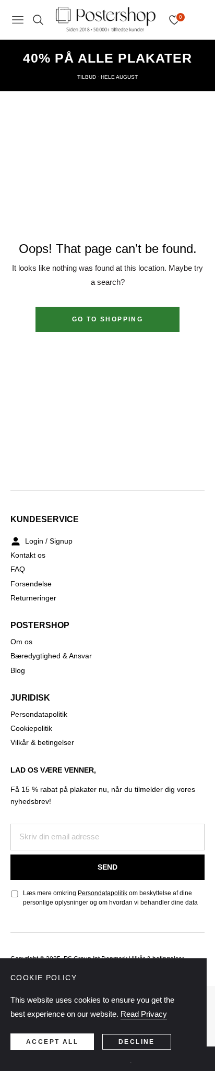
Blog (17, 670)
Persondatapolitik (38, 714)
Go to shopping (108, 319)
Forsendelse (31, 584)
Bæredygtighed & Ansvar (51, 656)
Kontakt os (27, 555)
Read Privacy (144, 1013)
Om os (21, 641)
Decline (136, 1041)
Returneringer (33, 598)
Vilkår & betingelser (42, 742)
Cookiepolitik (31, 728)
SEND (107, 867)
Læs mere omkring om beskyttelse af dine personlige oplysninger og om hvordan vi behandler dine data (110, 897)
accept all (52, 1041)
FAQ (17, 569)
